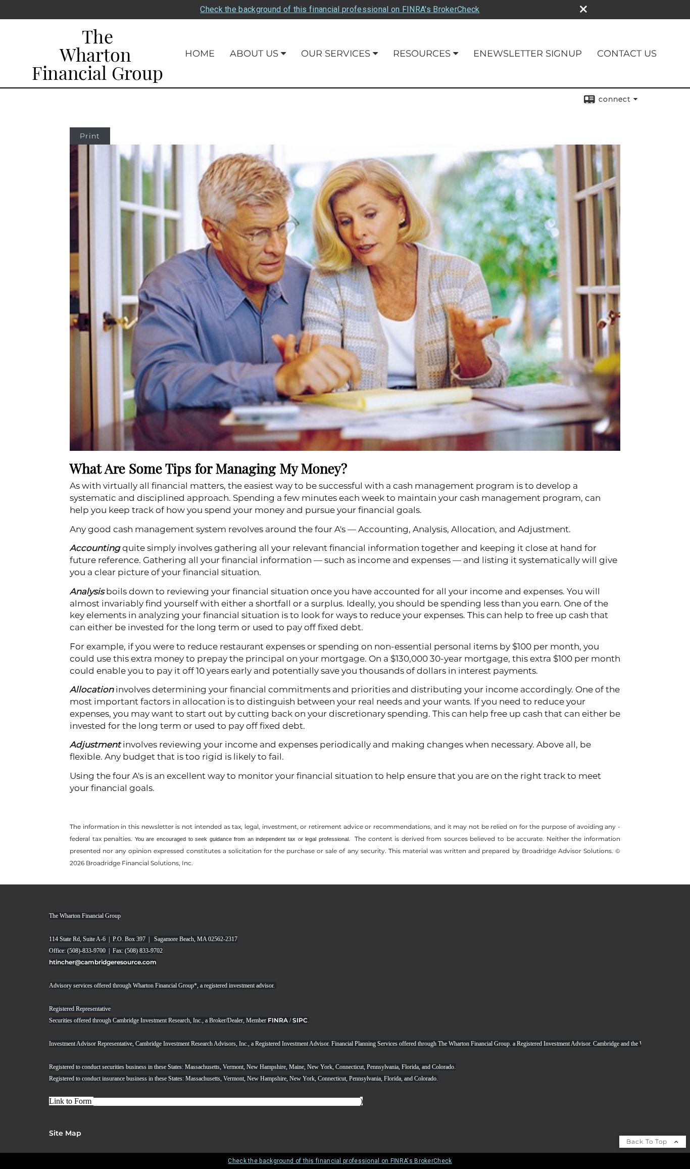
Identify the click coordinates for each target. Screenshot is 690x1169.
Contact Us (627, 53)
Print (90, 136)
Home (200, 53)
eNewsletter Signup (527, 53)
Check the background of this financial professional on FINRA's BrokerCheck (339, 9)
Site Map (65, 1133)
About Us (254, 53)
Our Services (335, 53)
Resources (422, 53)
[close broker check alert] (583, 9)
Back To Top (647, 1141)
